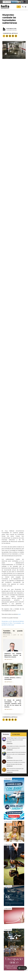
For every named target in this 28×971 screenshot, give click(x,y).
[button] (23, 7)
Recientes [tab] (6, 734)
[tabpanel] (14, 755)
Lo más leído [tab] (16, 734)
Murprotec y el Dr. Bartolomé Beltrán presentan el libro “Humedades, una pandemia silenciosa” (13, 623)
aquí (19, 614)
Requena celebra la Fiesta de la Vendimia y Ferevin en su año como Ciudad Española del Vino (16, 754)
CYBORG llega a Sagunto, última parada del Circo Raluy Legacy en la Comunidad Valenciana (16, 740)
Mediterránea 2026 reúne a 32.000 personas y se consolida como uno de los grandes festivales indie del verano (16, 762)
